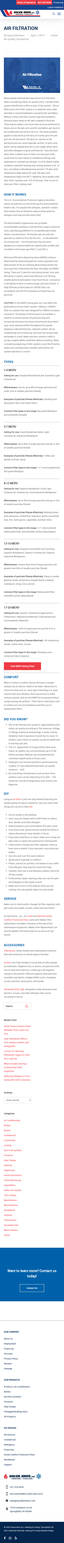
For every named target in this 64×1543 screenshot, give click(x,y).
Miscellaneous (11, 1205)
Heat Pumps (10, 1160)
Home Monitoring (12, 1180)
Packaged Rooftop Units (15, 1411)
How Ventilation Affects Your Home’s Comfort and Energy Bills (16, 1042)
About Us (8, 1338)
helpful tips (9, 1170)
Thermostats (10, 1220)
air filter (17, 799)
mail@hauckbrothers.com (22, 1500)
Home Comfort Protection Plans (19, 1454)
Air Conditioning (12, 1120)
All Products (10, 1416)
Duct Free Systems (13, 1150)
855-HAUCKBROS (18, 1493)
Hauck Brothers (15, 35)
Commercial (10, 1135)
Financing (9, 1348)
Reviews (8, 1363)
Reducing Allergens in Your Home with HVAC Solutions (17, 1078)
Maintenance (10, 1200)
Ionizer (7, 962)
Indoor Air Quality (12, 1190)
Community (9, 1140)
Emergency (9, 1444)
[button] (59, 13)
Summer (8, 1215)
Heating (8, 1165)
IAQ (30, 806)
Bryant (7, 1130)
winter (7, 1235)
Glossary (8, 1353)
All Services (9, 1434)
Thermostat (9, 950)
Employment (10, 1343)
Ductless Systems (12, 1396)
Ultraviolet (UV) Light (14, 989)
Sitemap (8, 1368)
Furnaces (8, 1155)
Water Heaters (11, 1230)
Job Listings (10, 1195)
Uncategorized (11, 1225)
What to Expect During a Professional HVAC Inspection (15, 1067)
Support (8, 1464)
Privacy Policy (11, 1358)
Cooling (7, 1145)
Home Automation (13, 1175)
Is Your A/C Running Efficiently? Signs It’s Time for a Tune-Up (17, 1055)
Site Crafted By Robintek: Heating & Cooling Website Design (29, 1530)
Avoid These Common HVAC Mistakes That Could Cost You (17, 1030)
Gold (29, 916)
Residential (22, 39)
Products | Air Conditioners (17, 1386)
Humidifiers (9, 1185)
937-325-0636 (17, 1486)
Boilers (7, 1125)
